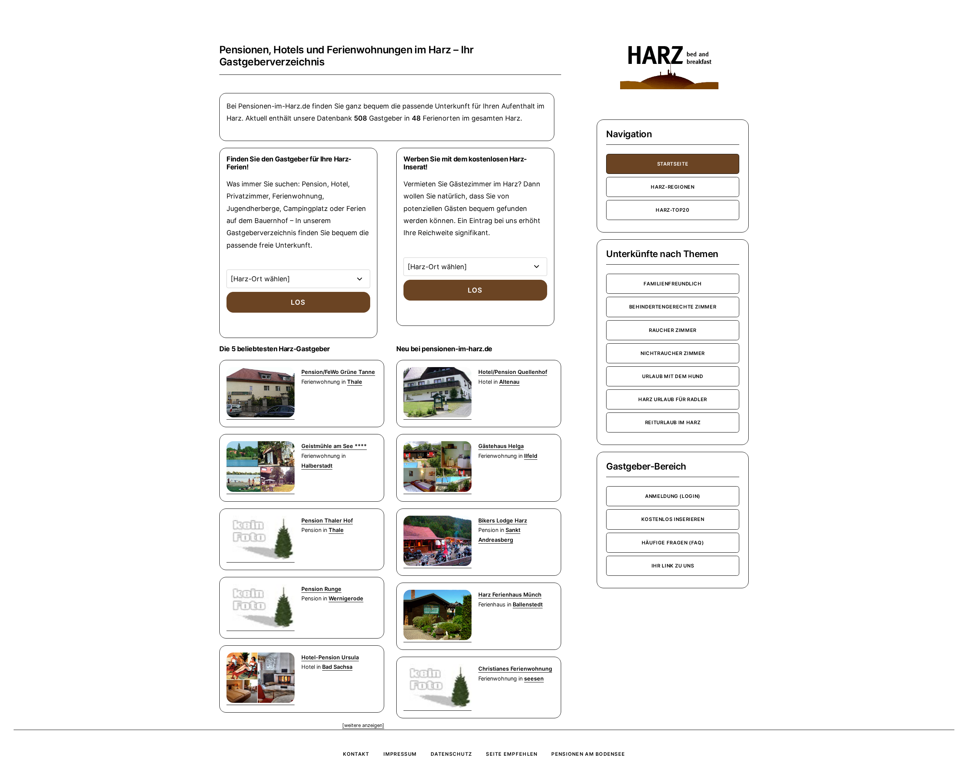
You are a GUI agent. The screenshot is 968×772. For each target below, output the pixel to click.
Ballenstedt (528, 604)
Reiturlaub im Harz (673, 422)
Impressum (400, 754)
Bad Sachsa (337, 666)
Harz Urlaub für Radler (672, 399)
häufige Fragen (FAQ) (673, 543)
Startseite (672, 164)
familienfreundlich (673, 284)
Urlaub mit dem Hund (672, 376)
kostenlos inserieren (672, 519)
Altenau (509, 381)
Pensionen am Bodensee (588, 754)
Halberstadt (316, 465)
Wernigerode (346, 598)
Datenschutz (451, 754)
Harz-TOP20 (672, 210)
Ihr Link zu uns (673, 566)
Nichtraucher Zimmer (673, 353)
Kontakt (356, 754)
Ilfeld (530, 456)
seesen (534, 678)
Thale (354, 381)
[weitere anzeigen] (363, 725)
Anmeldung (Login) (672, 496)
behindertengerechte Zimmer (673, 307)
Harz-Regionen (672, 187)
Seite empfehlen (511, 754)
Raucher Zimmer (673, 330)
